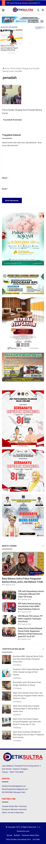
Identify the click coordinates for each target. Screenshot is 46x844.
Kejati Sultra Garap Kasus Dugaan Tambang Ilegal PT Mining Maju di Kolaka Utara (26, 708)
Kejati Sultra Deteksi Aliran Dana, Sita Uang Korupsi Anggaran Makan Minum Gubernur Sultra (28, 695)
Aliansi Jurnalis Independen (13, 812)
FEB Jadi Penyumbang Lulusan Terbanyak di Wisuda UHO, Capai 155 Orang (31, 594)
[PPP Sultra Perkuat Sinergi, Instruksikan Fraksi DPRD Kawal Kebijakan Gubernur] (9, 607)
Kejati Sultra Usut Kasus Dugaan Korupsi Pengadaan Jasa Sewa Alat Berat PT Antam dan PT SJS (27, 721)
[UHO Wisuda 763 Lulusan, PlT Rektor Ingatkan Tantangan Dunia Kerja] (9, 619)
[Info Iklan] (23, 20)
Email (5, 189)
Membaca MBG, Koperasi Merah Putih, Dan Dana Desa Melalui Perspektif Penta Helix (28, 659)
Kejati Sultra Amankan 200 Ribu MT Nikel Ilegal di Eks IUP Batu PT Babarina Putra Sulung (28, 734)
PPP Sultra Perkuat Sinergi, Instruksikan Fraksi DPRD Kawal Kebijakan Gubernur (29, 606)
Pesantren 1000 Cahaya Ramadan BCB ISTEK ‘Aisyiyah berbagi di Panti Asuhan (28, 672)
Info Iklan (36, 839)
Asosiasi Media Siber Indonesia (14, 806)
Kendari (9, 769)
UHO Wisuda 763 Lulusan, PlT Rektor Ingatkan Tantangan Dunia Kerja (30, 618)
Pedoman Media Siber (30, 835)
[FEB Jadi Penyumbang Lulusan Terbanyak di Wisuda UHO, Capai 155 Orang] (9, 595)
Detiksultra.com (23, 831)
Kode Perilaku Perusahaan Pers (18, 839)
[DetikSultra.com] (23, 9)
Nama (5, 178)
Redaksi (17, 835)
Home (6, 68)
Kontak (9, 835)
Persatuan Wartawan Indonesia (14, 809)
